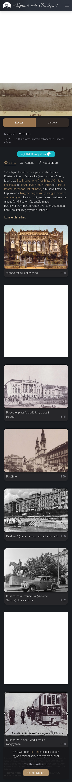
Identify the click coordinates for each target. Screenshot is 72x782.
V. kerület (24, 134)
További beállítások (36, 764)
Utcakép (52, 122)
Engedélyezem (36, 772)
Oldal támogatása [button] (36, 154)
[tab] (11, 163)
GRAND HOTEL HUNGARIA (35, 184)
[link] (29, 5)
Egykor (19, 122)
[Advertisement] (36, 47)
